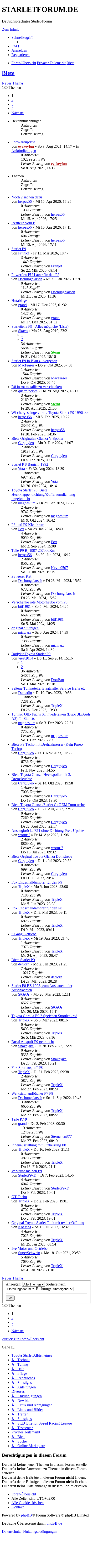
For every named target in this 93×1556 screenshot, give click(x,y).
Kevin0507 (59, 568)
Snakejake (26, 1046)
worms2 (24, 835)
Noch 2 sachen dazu (26, 197)
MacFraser (26, 365)
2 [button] (12, 100)
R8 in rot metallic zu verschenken (36, 387)
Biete (8, 73)
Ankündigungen (23, 151)
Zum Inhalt (10, 29)
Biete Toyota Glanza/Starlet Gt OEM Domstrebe (48, 805)
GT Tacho (19, 1197)
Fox (21, 529)
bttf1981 (24, 606)
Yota (21, 469)
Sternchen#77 (61, 1136)
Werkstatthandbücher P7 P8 (32, 1093)
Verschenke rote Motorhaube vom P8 (39, 602)
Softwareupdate (23, 142)
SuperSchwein (29, 1253)
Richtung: (44, 1289)
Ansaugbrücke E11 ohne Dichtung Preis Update (47, 831)
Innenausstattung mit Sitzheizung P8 (38, 1145)
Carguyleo (26, 443)
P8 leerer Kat (21, 576)
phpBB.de (54, 1523)
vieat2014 (25, 658)
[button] (17, 113)
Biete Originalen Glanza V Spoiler (37, 438)
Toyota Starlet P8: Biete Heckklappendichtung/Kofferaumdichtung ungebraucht (43, 494)
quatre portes (27, 391)
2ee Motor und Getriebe (29, 1248)
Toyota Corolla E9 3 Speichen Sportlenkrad (44, 1016)
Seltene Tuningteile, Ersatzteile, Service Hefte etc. (48, 688)
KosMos (24, 1227)
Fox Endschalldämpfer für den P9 (36, 882)
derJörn (23, 964)
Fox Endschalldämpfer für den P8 (36, 908)
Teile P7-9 (19, 1119)
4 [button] (12, 109)
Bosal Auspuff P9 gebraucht (32, 1042)
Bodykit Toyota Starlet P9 (31, 654)
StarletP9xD (27, 1175)
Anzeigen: (14, 1284)
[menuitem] (15, 46)
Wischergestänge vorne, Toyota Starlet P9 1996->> (49, 413)
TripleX (57, 706)
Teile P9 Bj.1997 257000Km (33, 550)
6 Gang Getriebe (23, 934)
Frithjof (23, 253)
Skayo (23, 331)
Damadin (25, 693)
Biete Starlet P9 (23, 960)
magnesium (26, 503)
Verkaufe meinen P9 (26, 1171)
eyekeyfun (26, 146)
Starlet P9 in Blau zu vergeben (34, 361)
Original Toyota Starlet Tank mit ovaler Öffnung (47, 1223)
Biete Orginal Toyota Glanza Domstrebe (41, 856)
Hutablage (19, 301)
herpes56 (25, 201)
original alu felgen (25, 628)
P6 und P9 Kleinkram (27, 525)
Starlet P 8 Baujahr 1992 (29, 464)
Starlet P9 (18, 249)
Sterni (55, 352)
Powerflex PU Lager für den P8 (35, 275)
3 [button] (12, 104)
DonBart (57, 680)
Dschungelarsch (30, 279)
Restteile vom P (23, 223)
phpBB (26, 1515)
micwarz (24, 632)
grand (22, 305)
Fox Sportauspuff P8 (27, 1068)
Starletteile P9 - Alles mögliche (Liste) (39, 326)
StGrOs (24, 994)
